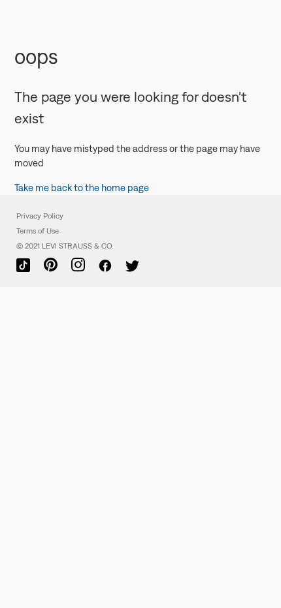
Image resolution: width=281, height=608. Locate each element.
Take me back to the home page (81, 187)
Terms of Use (37, 231)
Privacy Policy (39, 215)
